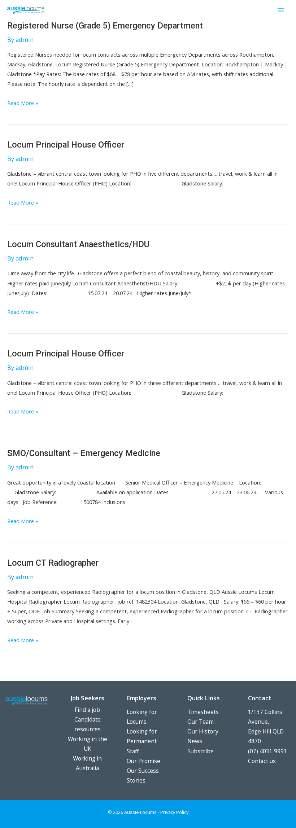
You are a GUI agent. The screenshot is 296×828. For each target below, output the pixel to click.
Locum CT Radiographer (53, 563)
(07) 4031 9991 (267, 751)
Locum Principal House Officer (65, 145)
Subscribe (200, 751)
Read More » (22, 103)
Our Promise (143, 761)
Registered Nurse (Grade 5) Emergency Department (105, 26)
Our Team (200, 722)
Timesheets (203, 712)
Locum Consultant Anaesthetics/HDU (78, 244)
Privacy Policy (174, 812)
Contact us (262, 761)
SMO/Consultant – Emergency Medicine (83, 453)
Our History (202, 731)
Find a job (87, 710)
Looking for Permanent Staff (142, 741)
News (194, 741)
